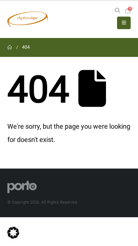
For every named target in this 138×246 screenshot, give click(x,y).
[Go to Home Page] (9, 47)
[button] (117, 10)
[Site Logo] (27, 19)
